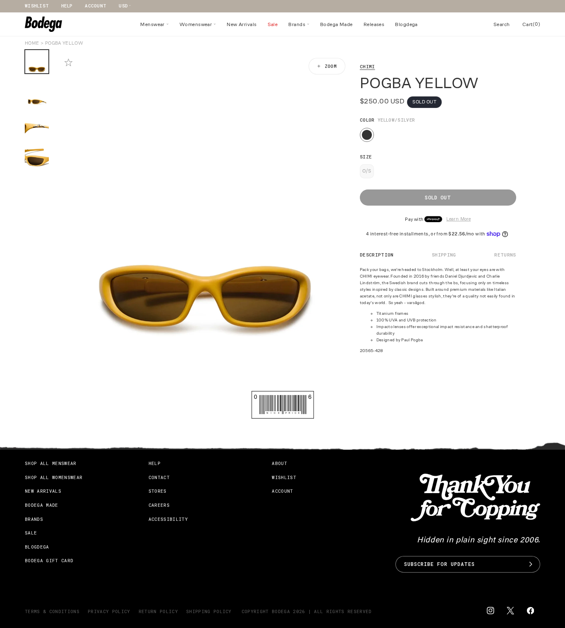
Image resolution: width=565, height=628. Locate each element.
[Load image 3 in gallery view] (37, 126)
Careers (159, 505)
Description (377, 255)
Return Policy (158, 611)
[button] (154, 24)
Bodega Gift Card (49, 560)
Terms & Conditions (52, 611)
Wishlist (37, 5)
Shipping (444, 255)
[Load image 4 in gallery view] (37, 158)
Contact (159, 477)
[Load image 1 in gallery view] (37, 62)
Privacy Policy (109, 611)
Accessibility (168, 518)
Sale (31, 533)
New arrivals (43, 491)
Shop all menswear (51, 463)
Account (95, 5)
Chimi (367, 66)
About (279, 463)
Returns (505, 255)
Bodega (281, 611)
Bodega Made (41, 505)
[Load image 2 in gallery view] (37, 94)
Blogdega (37, 546)
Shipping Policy (209, 611)
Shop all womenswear (53, 477)
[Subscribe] (531, 564)
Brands (34, 518)
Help (66, 5)
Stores (157, 491)
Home (32, 43)
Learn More (458, 219)
